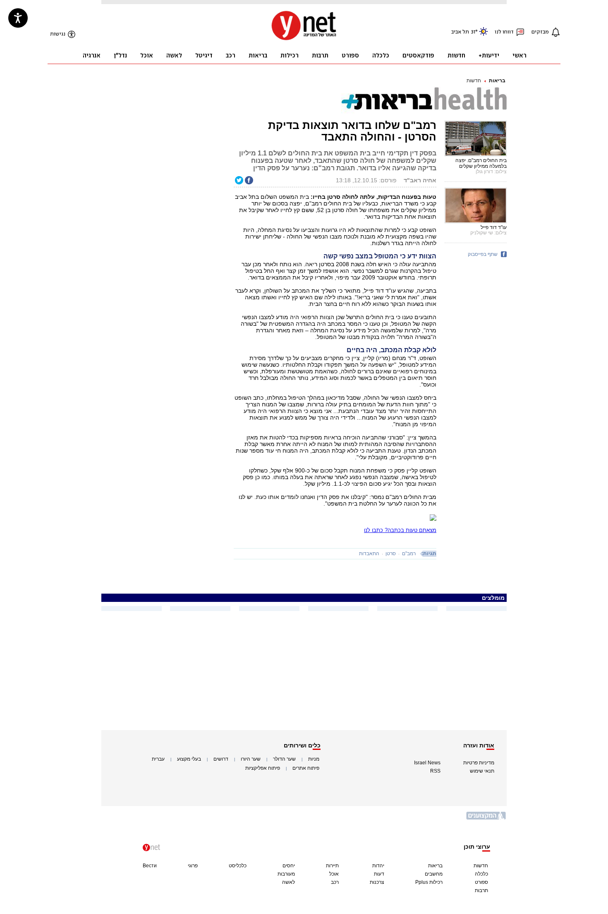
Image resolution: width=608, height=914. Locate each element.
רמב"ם (409, 553)
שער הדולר (284, 759)
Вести (150, 866)
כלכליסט (238, 866)
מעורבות (286, 874)
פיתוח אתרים (305, 768)
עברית (158, 759)
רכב (335, 882)
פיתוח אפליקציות (262, 768)
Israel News (427, 763)
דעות (379, 874)
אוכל (334, 874)
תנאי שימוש (482, 771)
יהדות (378, 866)
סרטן (390, 553)
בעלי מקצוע (189, 759)
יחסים (288, 866)
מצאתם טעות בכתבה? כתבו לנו (400, 530)
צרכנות (377, 882)
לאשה (288, 882)
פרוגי (193, 866)
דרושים (220, 759)
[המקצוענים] (486, 818)
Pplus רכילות (429, 882)
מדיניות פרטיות (478, 763)
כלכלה (481, 874)
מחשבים (434, 874)
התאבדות (369, 553)
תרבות (481, 890)
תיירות (332, 866)
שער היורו (251, 759)
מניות (313, 759)
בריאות (497, 81)
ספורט (481, 882)
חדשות (474, 81)
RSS (435, 771)
